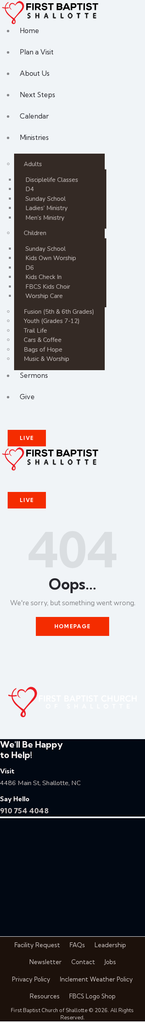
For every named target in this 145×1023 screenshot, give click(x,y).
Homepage (72, 626)
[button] (10, 476)
